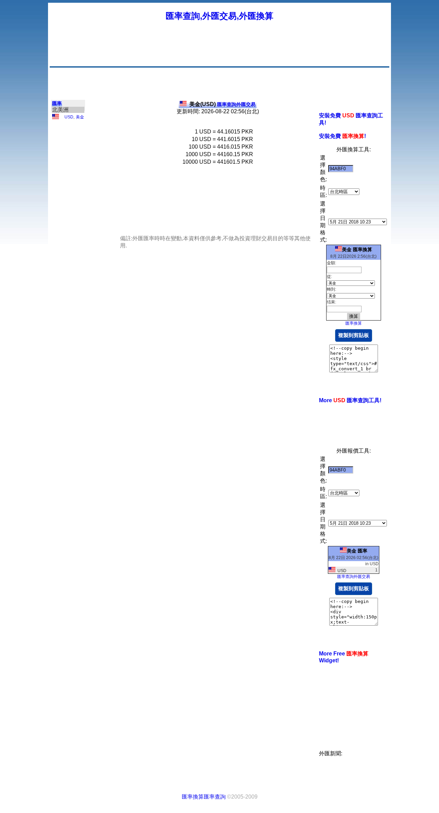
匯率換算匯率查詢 (204, 797)
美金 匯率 (357, 551)
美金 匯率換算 (357, 249)
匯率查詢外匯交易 (222, 104)
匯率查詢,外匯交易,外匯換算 (219, 16)
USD (68, 117)
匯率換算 (353, 323)
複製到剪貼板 (353, 335)
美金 (80, 117)
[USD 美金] (55, 117)
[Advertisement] (263, 49)
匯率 (57, 103)
